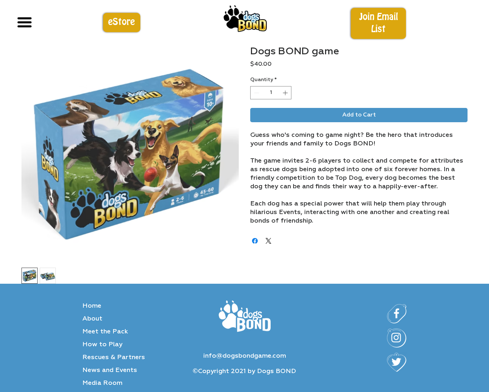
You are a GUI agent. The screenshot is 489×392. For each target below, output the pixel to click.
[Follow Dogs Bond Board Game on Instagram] (396, 338)
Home (91, 306)
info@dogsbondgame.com (244, 356)
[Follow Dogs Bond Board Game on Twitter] (396, 362)
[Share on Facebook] (255, 241)
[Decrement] (255, 92)
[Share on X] (268, 241)
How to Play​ (102, 344)
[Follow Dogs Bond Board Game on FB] (396, 313)
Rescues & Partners (113, 357)
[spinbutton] (270, 92)
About (92, 319)
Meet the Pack (105, 331)
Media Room (102, 383)
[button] (378, 23)
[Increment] (285, 92)
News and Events (109, 370)
